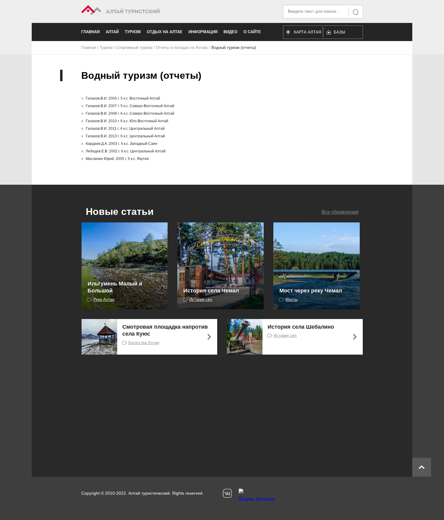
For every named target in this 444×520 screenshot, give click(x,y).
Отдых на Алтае (164, 32)
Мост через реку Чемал (310, 291)
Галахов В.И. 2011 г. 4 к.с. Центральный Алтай (125, 128)
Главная (90, 32)
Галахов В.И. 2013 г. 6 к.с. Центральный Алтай (125, 136)
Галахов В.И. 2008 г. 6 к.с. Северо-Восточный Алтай (130, 113)
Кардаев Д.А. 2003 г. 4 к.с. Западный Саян (121, 144)
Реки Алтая (104, 299)
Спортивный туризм (134, 47)
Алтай (112, 32)
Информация (202, 32)
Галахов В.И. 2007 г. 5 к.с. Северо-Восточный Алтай (130, 106)
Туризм (133, 32)
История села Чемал (211, 291)
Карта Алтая (307, 32)
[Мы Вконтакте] (227, 493)
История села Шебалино (301, 327)
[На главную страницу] (151, 11)
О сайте (252, 32)
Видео (230, 32)
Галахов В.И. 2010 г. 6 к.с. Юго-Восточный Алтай (127, 121)
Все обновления (340, 212)
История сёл (200, 299)
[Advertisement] (213, 409)
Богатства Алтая (143, 342)
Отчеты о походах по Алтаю (182, 47)
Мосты (291, 299)
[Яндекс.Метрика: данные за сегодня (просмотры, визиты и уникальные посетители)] (257, 497)
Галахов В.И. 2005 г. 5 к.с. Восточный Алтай (123, 98)
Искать (356, 12)
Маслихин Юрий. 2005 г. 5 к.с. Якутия (117, 159)
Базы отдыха (342, 33)
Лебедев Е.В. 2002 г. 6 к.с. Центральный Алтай (126, 151)
